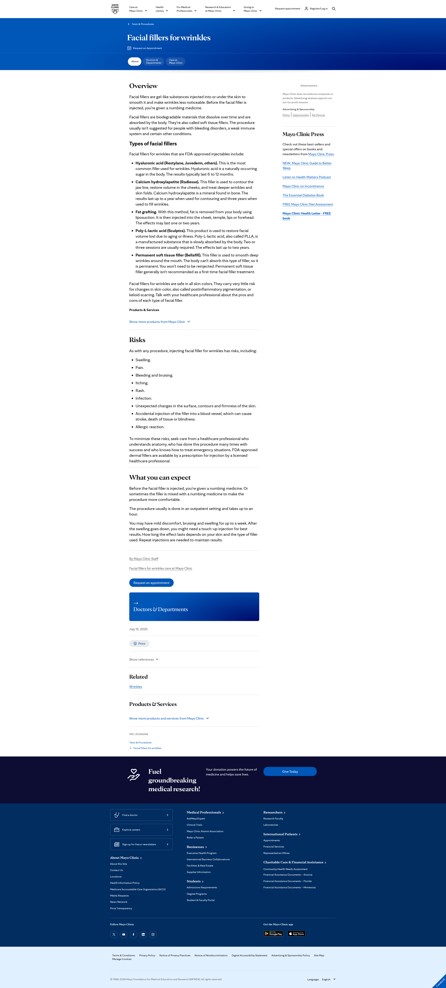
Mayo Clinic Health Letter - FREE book (307, 215)
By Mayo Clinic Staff (143, 559)
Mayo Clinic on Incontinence (303, 186)
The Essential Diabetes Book (303, 195)
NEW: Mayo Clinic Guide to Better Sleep (307, 165)
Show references (141, 659)
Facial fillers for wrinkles (169, 37)
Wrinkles (135, 686)
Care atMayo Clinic (176, 61)
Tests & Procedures (143, 24)
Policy (286, 115)
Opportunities (301, 115)
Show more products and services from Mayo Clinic (166, 718)
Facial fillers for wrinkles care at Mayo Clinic (160, 568)
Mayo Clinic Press (321, 154)
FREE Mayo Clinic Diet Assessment (308, 204)
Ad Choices (318, 115)
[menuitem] (134, 61)
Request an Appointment (147, 48)
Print (141, 643)
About (135, 61)
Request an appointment (151, 583)
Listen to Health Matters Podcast (307, 177)
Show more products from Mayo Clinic (157, 322)
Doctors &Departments (153, 61)
